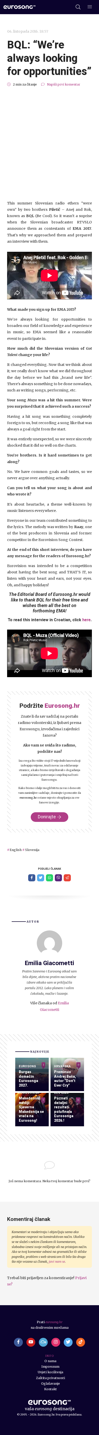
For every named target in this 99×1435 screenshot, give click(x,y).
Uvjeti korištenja (50, 1372)
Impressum (50, 1366)
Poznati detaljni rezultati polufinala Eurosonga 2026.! (63, 1109)
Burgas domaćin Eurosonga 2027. (28, 1078)
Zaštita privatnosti (50, 1378)
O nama (50, 1361)
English (16, 850)
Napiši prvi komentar (63, 84)
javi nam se (57, 1261)
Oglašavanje (50, 1383)
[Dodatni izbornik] (90, 7)
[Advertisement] (49, 143)
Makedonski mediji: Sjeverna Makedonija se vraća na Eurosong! (31, 1109)
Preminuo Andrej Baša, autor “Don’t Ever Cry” (65, 1078)
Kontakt (50, 1389)
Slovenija (32, 850)
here (86, 619)
